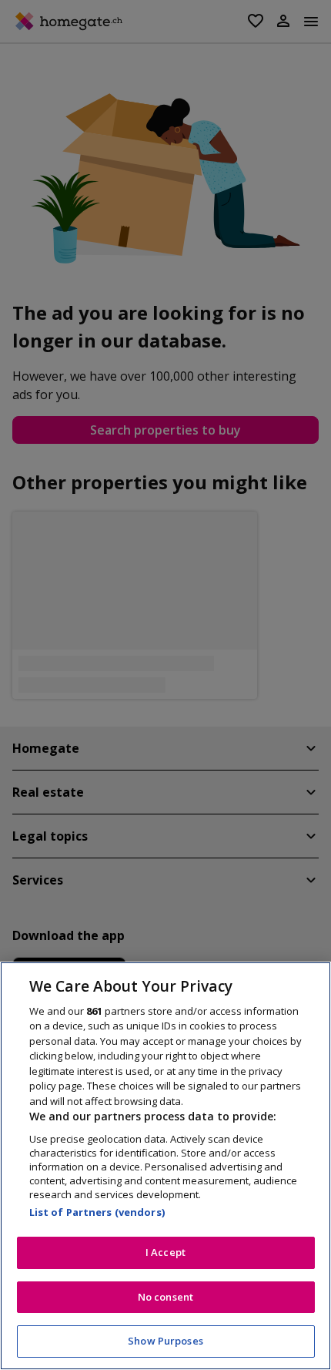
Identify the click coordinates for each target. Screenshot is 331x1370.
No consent (165, 1297)
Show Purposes (165, 1341)
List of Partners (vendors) (97, 1212)
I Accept (165, 1252)
